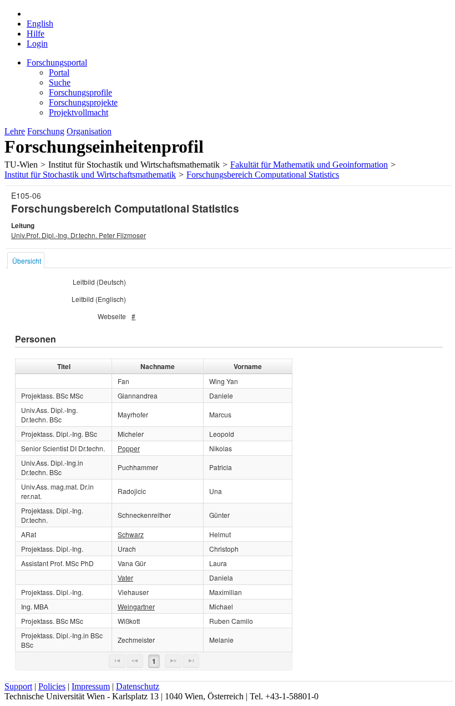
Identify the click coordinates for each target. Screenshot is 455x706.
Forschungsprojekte (83, 102)
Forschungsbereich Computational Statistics (262, 174)
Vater (125, 577)
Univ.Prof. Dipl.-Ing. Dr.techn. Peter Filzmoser (78, 235)
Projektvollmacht (78, 112)
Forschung (45, 131)
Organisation (89, 131)
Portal (59, 72)
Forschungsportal (57, 62)
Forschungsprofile (80, 92)
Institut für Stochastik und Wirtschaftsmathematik (90, 174)
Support (18, 686)
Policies (51, 686)
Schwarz (131, 534)
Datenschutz (137, 686)
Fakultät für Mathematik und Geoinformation (309, 164)
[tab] (25, 260)
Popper (129, 448)
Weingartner (136, 606)
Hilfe (35, 33)
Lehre (14, 131)
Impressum (91, 686)
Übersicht (26, 260)
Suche (59, 82)
